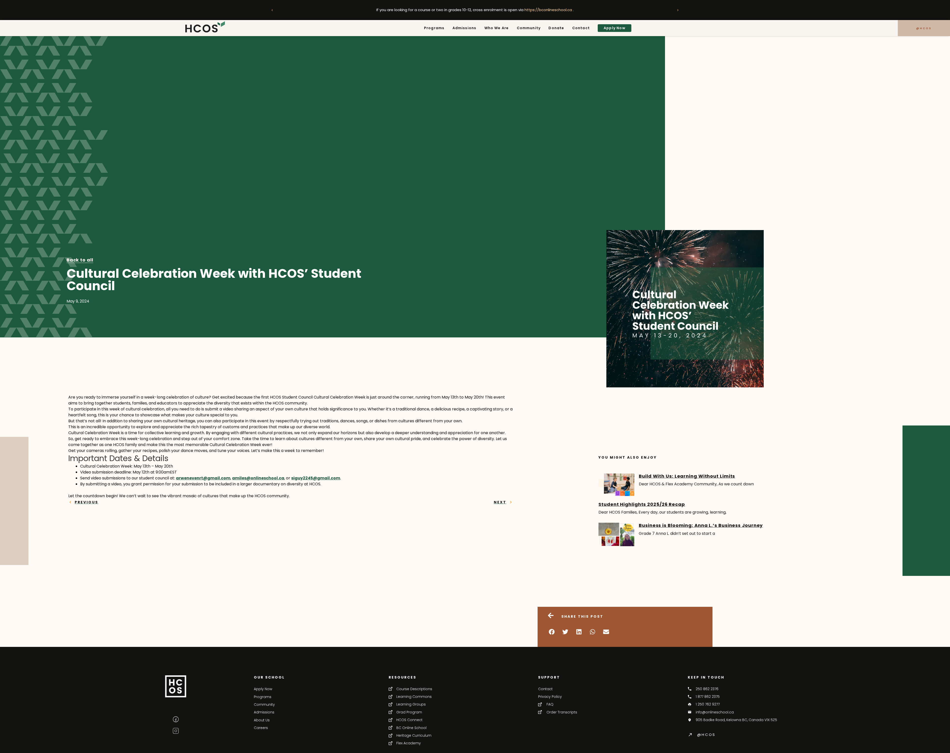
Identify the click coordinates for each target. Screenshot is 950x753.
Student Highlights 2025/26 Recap (641, 504)
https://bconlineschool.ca (548, 9)
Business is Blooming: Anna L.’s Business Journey (701, 525)
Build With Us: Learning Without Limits (687, 476)
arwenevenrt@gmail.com (203, 478)
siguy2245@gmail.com (315, 478)
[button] (272, 10)
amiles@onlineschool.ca (258, 478)
